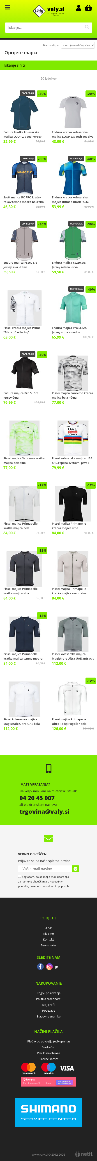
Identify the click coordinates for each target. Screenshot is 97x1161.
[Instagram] (49, 967)
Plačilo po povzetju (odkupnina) (48, 1041)
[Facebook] (40, 967)
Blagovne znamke (48, 1016)
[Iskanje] (87, 27)
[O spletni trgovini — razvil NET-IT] (83, 1154)
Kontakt (48, 939)
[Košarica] (87, 8)
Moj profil (48, 1005)
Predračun (48, 1047)
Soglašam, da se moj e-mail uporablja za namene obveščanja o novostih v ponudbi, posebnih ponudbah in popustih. (43, 881)
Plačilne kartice (48, 1059)
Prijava (81, 8)
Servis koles (48, 945)
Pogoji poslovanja (48, 993)
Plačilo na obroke (48, 1053)
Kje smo (48, 934)
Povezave (48, 1010)
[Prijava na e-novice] (75, 868)
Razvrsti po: (51, 45)
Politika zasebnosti (48, 999)
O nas (48, 928)
